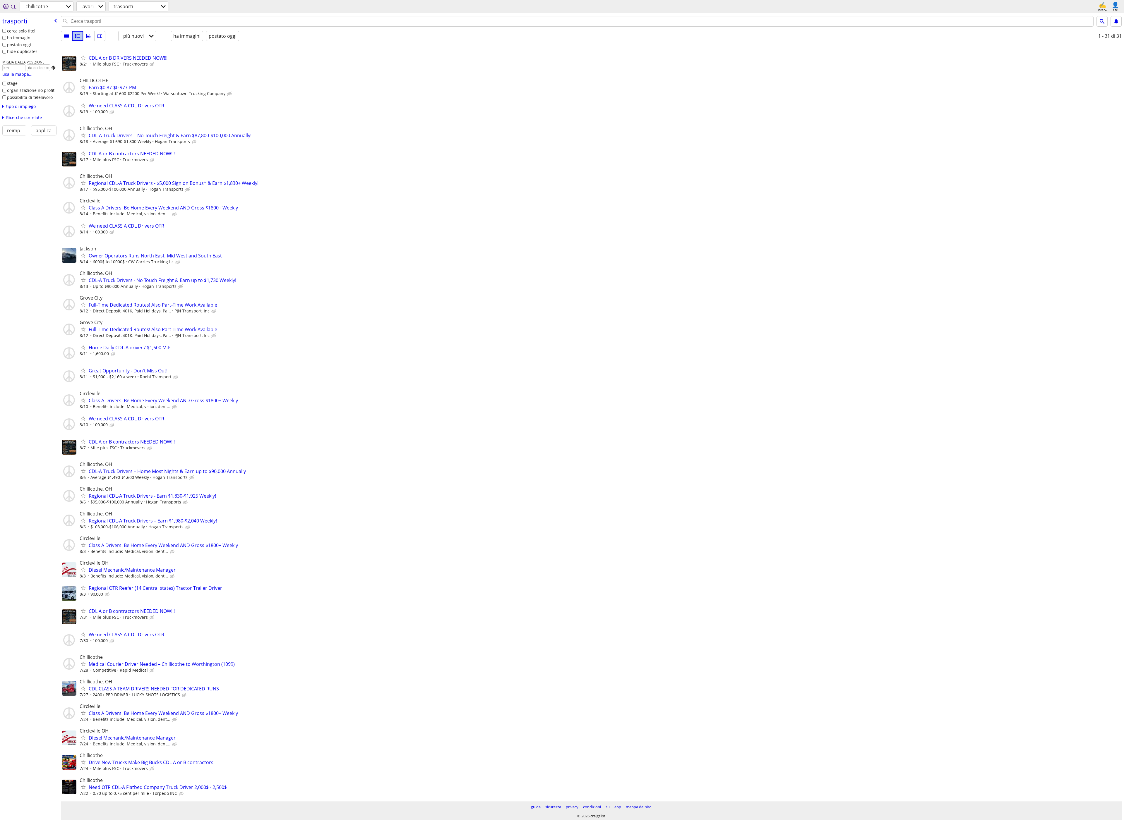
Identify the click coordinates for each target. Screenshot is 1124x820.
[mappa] (99, 36)
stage (12, 83)
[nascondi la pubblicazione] (152, 64)
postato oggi (19, 44)
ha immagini (19, 37)
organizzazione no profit (30, 90)
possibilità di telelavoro (30, 97)
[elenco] (66, 36)
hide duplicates (22, 51)
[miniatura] (77, 36)
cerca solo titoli (22, 31)
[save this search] (1116, 21)
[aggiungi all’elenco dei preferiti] (83, 57)
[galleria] (88, 36)
